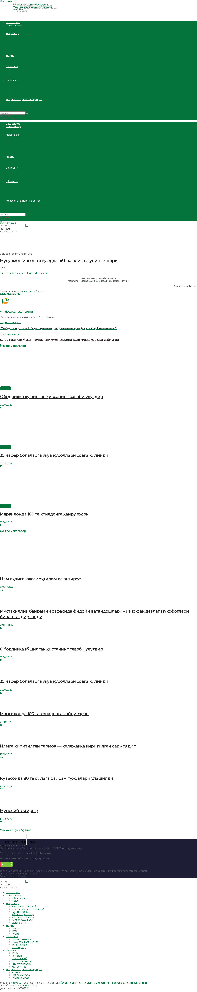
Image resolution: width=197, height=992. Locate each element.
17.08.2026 (6, 754)
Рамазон (17, 85)
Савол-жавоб (19, 88)
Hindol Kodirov (28, 873)
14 (1, 407)
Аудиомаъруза (21, 107)
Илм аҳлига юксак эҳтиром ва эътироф (40, 578)
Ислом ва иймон (22, 91)
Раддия (40, 291)
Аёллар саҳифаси (22, 50)
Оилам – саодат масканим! (28, 39)
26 (1, 590)
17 (1, 466)
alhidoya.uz (14, 871)
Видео (16, 58)
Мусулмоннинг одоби (25, 36)
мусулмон (29, 291)
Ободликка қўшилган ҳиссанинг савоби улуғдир (51, 396)
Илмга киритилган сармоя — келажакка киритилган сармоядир (68, 746)
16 (1, 627)
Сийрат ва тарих (21, 94)
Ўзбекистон (19, 28)
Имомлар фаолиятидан (26, 72)
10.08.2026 (6, 818)
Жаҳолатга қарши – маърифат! (24, 99)
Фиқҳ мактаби (20, 74)
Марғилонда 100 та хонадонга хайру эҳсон (44, 514)
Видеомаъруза (21, 105)
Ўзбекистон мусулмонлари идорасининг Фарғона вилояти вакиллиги (104, 871)
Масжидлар (19, 77)
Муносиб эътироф (19, 810)
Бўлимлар (12, 80)
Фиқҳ (15, 83)
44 (1, 757)
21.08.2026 (6, 404)
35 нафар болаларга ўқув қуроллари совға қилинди (54, 455)
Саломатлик (19, 52)
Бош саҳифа (13, 22)
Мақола (16, 102)
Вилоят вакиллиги (23, 69)
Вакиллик (12, 66)
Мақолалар (12, 33)
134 (2, 821)
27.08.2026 (6, 587)
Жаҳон (15, 30)
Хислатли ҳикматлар (24, 47)
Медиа (10, 55)
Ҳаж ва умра (19, 96)
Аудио (15, 63)
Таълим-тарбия (21, 41)
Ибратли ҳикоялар (23, 44)
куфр (20, 291)
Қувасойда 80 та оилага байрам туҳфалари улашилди (56, 778)
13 (1, 525)
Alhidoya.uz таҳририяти (16, 311)
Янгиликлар (13, 25)
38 (1, 789)
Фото (15, 61)
